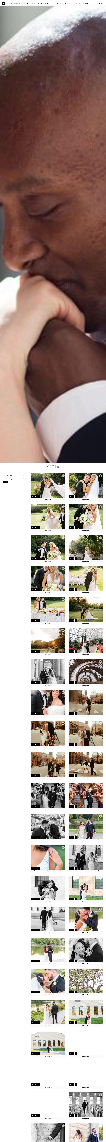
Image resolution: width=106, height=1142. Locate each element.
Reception (52, 840)
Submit (85, 3)
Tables (61, 809)
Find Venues (68, 3)
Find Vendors (57, 3)
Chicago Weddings (29, 3)
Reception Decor (46, 809)
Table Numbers (55, 809)
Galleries (78, 3)
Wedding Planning (44, 3)
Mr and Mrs (49, 499)
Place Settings (83, 840)
